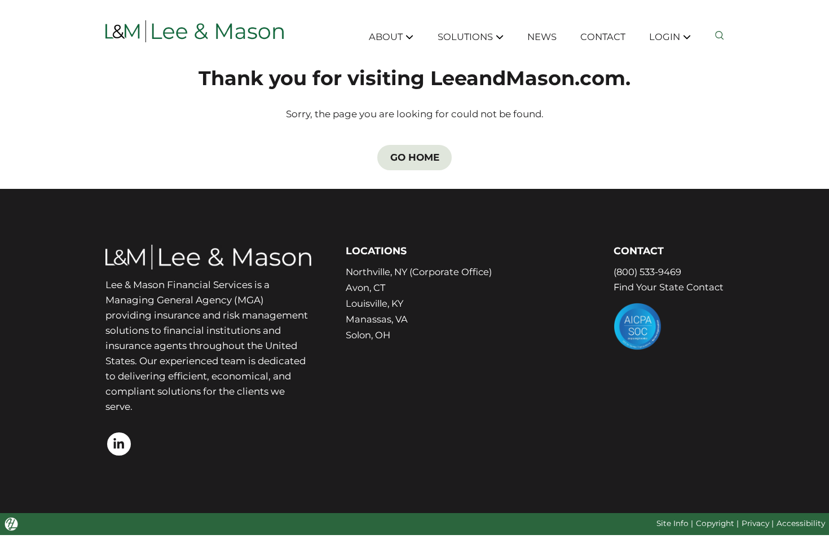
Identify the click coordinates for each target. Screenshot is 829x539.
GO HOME (414, 158)
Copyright (710, 525)
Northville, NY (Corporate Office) (418, 271)
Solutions (461, 36)
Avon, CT (362, 288)
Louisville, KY (372, 304)
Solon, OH (365, 337)
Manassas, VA (373, 320)
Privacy (753, 525)
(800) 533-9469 (645, 271)
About (380, 36)
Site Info (665, 525)
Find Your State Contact (667, 287)
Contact (601, 36)
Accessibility (800, 525)
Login (664, 36)
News (539, 36)
